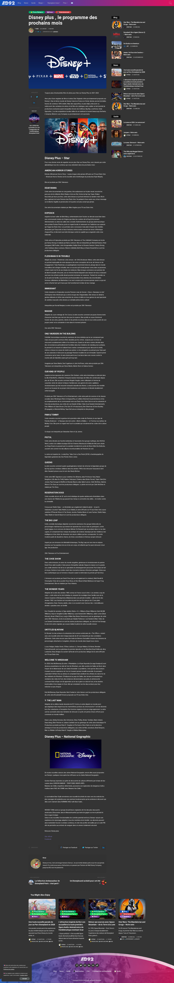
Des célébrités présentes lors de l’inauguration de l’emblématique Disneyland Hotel (34, 129)
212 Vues (79, 944)
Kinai (37, 28)
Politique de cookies (9, 969)
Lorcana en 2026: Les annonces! (134, 122)
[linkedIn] (34, 102)
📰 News (50, 12)
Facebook (48, 839)
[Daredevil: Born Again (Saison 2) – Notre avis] (116, 35)
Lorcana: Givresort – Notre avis (134, 142)
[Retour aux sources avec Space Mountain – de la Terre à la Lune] (116, 96)
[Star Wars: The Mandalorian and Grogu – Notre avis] (116, 25)
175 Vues (49, 939)
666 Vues (51, 28)
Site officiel (48, 836)
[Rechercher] (170, 3)
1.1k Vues (109, 939)
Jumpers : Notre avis (130, 132)
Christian (129, 27)
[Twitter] (37, 96)
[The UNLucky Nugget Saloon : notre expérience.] (116, 154)
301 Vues (140, 937)
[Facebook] (31, 96)
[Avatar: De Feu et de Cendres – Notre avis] (116, 55)
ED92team (129, 156)
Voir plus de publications (96, 858)
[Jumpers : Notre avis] (116, 134)
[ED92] (8, 3)
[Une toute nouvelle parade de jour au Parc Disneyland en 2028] (116, 72)
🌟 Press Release (37, 12)
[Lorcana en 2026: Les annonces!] (116, 124)
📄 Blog (124, 911)
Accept (24, 978)
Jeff (127, 46)
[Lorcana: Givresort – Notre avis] (116, 144)
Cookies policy (24, 975)
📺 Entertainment (63, 12)
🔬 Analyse (125, 916)
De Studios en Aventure (131, 43)
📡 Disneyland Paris (39, 914)
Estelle (128, 74)
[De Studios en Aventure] (116, 45)
